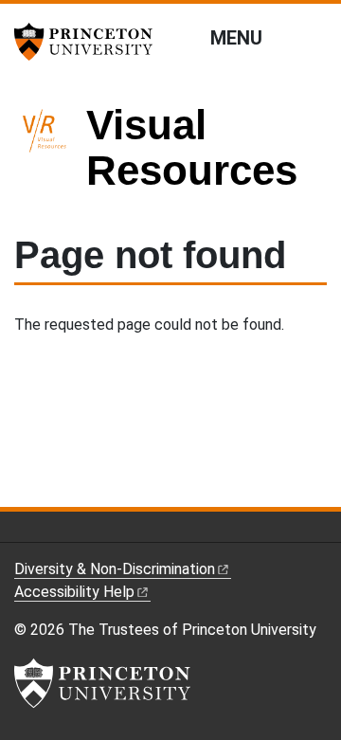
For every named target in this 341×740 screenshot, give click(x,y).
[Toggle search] (314, 37)
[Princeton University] (90, 42)
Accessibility (74, 592)
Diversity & (114, 569)
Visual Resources (191, 147)
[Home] (50, 155)
